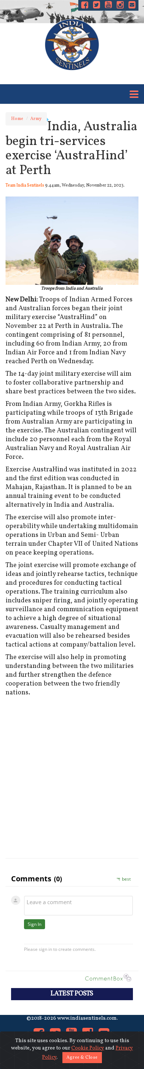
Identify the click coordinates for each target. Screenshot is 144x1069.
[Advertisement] (72, 776)
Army (35, 119)
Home (17, 119)
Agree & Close (82, 1058)
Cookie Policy (87, 1048)
